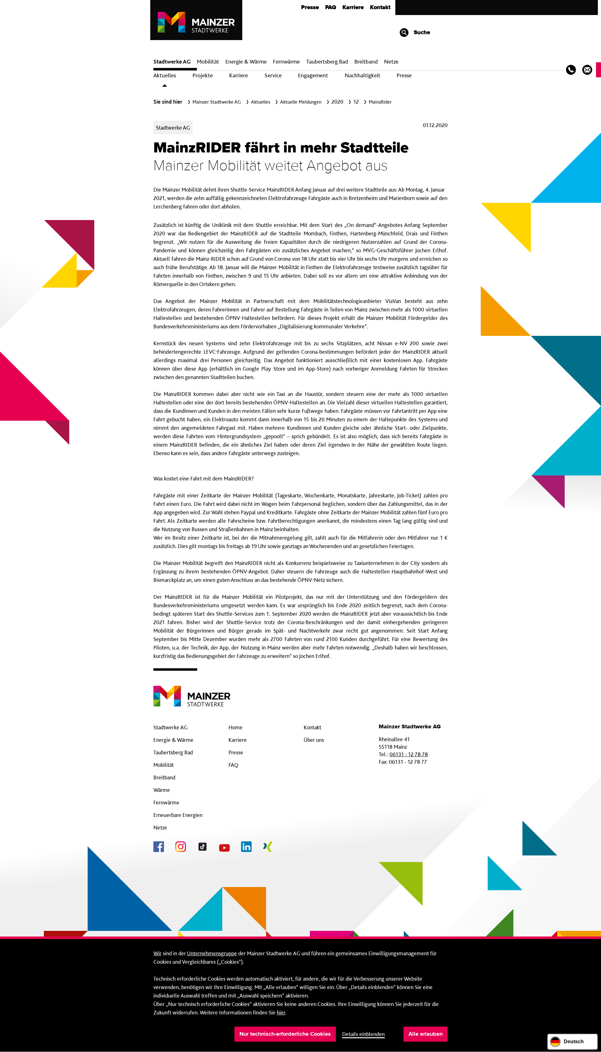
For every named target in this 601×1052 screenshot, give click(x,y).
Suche (421, 32)
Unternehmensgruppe (212, 953)
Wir (157, 953)
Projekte (203, 75)
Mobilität (208, 61)
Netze (391, 61)
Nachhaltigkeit (362, 75)
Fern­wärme (286, 61)
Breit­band (366, 61)
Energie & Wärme (246, 61)
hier (281, 1012)
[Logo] (191, 691)
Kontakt (380, 7)
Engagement (313, 75)
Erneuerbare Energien (178, 815)
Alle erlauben (425, 1034)
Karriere (353, 7)
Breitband (164, 777)
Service (273, 75)
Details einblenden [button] (363, 1034)
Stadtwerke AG (172, 61)
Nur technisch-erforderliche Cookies (285, 1034)
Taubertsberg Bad (327, 61)
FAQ (330, 7)
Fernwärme (166, 802)
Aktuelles (164, 75)
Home (236, 727)
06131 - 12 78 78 (408, 754)
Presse (310, 7)
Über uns (314, 739)
